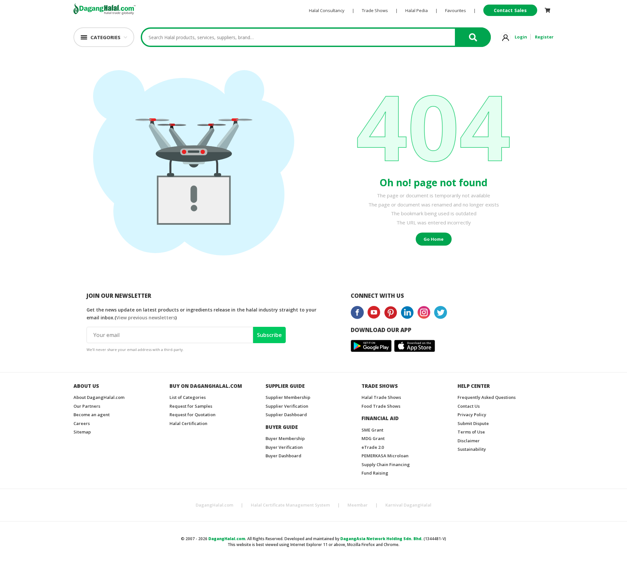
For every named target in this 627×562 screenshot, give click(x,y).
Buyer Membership (285, 438)
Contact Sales (510, 10)
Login (521, 37)
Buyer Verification (284, 447)
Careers (81, 423)
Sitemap (82, 432)
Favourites (455, 10)
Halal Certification (188, 423)
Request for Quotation (192, 415)
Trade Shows (375, 10)
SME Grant (372, 430)
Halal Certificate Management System (290, 505)
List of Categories (187, 397)
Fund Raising (375, 473)
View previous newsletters (145, 317)
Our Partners (86, 406)
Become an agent (91, 415)
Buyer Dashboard (283, 456)
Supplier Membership (287, 397)
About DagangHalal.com (98, 397)
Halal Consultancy (327, 10)
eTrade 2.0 (373, 447)
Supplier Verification (286, 406)
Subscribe (269, 335)
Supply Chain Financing (386, 464)
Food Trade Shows (381, 406)
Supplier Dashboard (286, 415)
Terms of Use (471, 432)
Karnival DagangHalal (408, 505)
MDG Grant (373, 438)
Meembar (357, 505)
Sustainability (472, 449)
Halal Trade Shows (381, 397)
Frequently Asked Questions (487, 397)
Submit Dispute (473, 423)
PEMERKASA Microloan (385, 456)
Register (544, 37)
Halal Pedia (416, 10)
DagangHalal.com (214, 505)
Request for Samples (190, 406)
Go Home (433, 239)
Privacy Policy (472, 415)
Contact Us (469, 406)
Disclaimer (469, 441)
